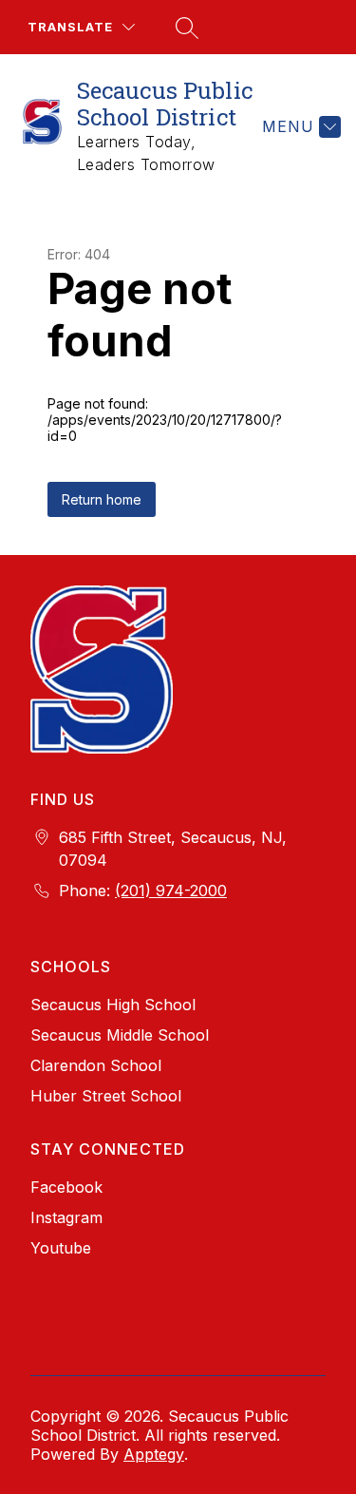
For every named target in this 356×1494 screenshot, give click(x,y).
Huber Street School (105, 1095)
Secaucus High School (113, 1004)
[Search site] (184, 27)
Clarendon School (95, 1065)
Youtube (60, 1247)
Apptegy (153, 1454)
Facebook (66, 1187)
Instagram (66, 1217)
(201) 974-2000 (171, 890)
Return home (101, 499)
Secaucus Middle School (119, 1034)
